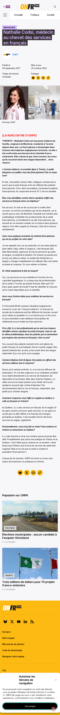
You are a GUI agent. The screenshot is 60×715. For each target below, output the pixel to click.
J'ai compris (30, 706)
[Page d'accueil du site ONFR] (30, 608)
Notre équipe (8, 638)
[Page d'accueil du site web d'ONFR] (30, 7)
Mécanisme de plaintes (13, 644)
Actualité (18, 14)
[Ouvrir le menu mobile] (5, 15)
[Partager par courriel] (43, 78)
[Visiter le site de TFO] (7, 7)
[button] (55, 679)
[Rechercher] (55, 6)
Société (50, 14)
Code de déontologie (12, 650)
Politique (35, 14)
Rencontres (9, 27)
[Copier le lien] (48, 78)
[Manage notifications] (53, 709)
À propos (6, 632)
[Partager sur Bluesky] (33, 78)
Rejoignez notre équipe (13, 656)
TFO (4, 670)
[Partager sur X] (38, 78)
